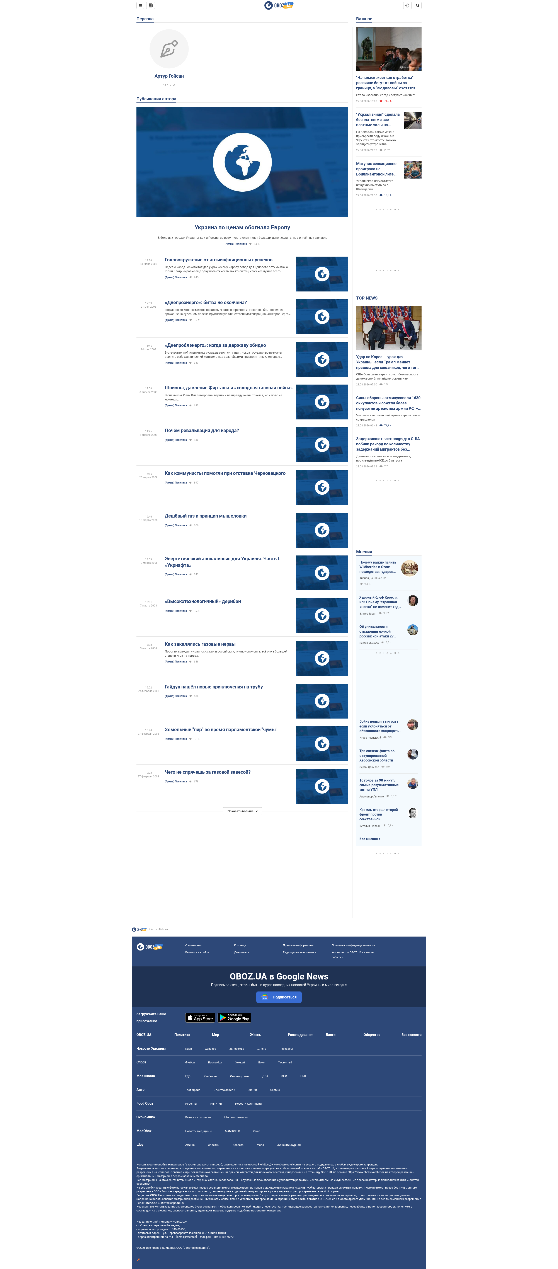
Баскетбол (215, 1062)
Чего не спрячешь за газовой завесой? (208, 772)
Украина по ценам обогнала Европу (242, 227)
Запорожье (236, 1048)
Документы (242, 952)
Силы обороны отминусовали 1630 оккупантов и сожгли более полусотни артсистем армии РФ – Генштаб (388, 403)
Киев (188, 1048)
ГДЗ (188, 1076)
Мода (260, 1144)
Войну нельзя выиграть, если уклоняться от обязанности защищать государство (379, 726)
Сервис (275, 1090)
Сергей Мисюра (369, 643)
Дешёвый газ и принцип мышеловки (206, 516)
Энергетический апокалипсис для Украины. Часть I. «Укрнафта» (222, 562)
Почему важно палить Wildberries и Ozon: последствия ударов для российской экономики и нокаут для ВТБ (377, 567)
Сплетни (213, 1144)
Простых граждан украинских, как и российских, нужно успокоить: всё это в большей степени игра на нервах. (226, 653)
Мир (215, 1035)
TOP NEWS (367, 298)
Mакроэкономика (236, 1117)
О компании (193, 945)
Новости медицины (198, 1131)
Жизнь (255, 1035)
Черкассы (286, 1048)
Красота (238, 1144)
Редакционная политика (299, 952)
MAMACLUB (232, 1131)
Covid (256, 1131)
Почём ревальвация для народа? (202, 430)
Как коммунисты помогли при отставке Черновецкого (225, 473)
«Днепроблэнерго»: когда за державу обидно (215, 345)
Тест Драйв (192, 1090)
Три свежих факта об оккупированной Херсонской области (377, 755)
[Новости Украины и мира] (139, 930)
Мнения (364, 551)
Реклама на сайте (197, 952)
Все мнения (368, 839)
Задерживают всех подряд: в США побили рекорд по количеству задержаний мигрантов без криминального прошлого (388, 444)
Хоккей (240, 1062)
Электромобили (224, 1090)
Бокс (261, 1062)
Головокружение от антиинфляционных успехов (218, 259)
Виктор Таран (367, 613)
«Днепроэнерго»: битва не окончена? (206, 302)
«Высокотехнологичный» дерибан (203, 601)
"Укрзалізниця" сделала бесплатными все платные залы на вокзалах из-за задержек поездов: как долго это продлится (378, 120)
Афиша (190, 1144)
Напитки (216, 1103)
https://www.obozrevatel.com (280, 1164)
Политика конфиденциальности (353, 945)
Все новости (411, 1035)
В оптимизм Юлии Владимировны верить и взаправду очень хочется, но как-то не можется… (223, 397)
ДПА (265, 1076)
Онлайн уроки (239, 1076)
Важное (364, 18)
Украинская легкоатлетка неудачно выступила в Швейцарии (374, 185)
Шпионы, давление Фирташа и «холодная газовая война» (229, 387)
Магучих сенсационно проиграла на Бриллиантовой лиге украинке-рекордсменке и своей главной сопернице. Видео (377, 169)
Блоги (330, 1035)
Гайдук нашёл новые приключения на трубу (214, 687)
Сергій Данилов (369, 767)
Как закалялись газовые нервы (200, 644)
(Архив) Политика (236, 243)
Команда (240, 945)
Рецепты (191, 1103)
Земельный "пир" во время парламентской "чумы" (221, 729)
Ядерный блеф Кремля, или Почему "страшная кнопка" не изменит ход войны (378, 602)
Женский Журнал (289, 1144)
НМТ (303, 1076)
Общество (372, 1035)
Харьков (210, 1048)
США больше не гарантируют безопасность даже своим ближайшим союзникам (387, 376)
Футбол (190, 1062)
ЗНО (284, 1076)
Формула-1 (285, 1062)
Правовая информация (298, 945)
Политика (182, 1035)
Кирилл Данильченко (372, 578)
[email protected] (186, 1236)
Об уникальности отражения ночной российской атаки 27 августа (376, 632)
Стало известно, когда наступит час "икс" (385, 95)
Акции (252, 1090)
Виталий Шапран (370, 826)
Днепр (261, 1048)
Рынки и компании (198, 1117)
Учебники (210, 1076)
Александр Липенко (371, 796)
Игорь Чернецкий (370, 737)
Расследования (300, 1035)
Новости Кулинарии (248, 1103)
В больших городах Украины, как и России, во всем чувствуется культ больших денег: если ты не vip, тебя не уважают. (242, 237)
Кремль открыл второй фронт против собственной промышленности (378, 815)
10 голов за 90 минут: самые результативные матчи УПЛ (379, 785)
